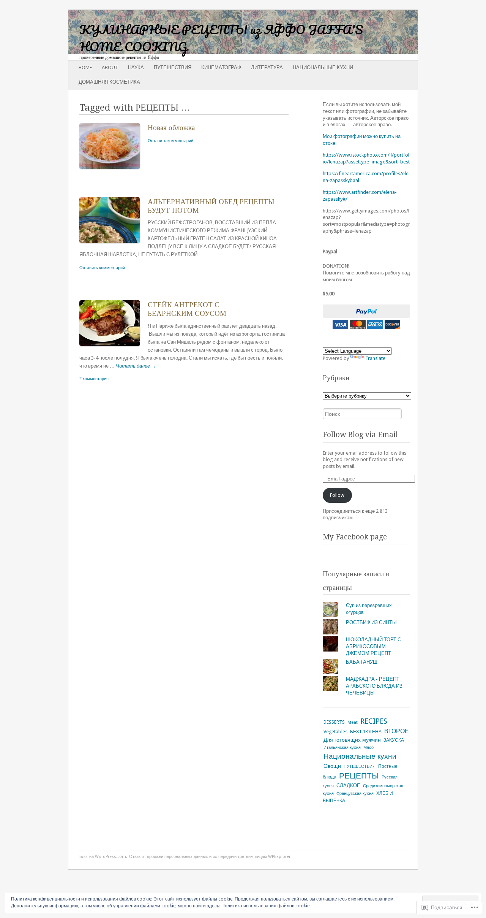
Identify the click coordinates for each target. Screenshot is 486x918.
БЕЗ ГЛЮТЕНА (366, 731)
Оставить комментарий (170, 140)
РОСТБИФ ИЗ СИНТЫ (371, 622)
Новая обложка (171, 127)
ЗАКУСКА (393, 740)
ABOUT (110, 67)
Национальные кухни (323, 67)
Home (85, 67)
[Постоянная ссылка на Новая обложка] (113, 170)
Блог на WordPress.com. (103, 856)
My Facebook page (355, 537)
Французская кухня (355, 793)
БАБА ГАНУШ (361, 662)
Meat (352, 722)
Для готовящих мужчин (352, 740)
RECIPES (373, 721)
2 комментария (94, 378)
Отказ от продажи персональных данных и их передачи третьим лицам (198, 856)
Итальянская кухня (342, 747)
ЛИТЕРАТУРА (267, 67)
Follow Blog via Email (360, 434)
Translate (375, 358)
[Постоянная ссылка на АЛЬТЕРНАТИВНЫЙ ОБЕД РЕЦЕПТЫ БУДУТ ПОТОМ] (113, 244)
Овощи (332, 766)
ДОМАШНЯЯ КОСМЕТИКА (109, 82)
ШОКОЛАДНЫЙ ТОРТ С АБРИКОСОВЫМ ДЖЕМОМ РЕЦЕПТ (373, 646)
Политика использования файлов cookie (265, 905)
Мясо (368, 747)
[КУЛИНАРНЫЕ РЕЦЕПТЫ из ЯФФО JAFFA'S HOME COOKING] (208, 32)
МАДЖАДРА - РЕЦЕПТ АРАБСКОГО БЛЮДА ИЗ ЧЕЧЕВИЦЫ (374, 686)
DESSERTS (334, 722)
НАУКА (136, 67)
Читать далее (136, 366)
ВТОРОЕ (396, 731)
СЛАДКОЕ (348, 785)
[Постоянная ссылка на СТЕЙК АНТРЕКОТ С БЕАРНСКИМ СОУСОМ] (113, 347)
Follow (337, 495)
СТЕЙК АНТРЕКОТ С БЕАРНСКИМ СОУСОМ (187, 309)
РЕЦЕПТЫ (359, 775)
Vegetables (335, 731)
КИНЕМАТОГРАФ (221, 67)
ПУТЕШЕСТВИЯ (172, 67)
